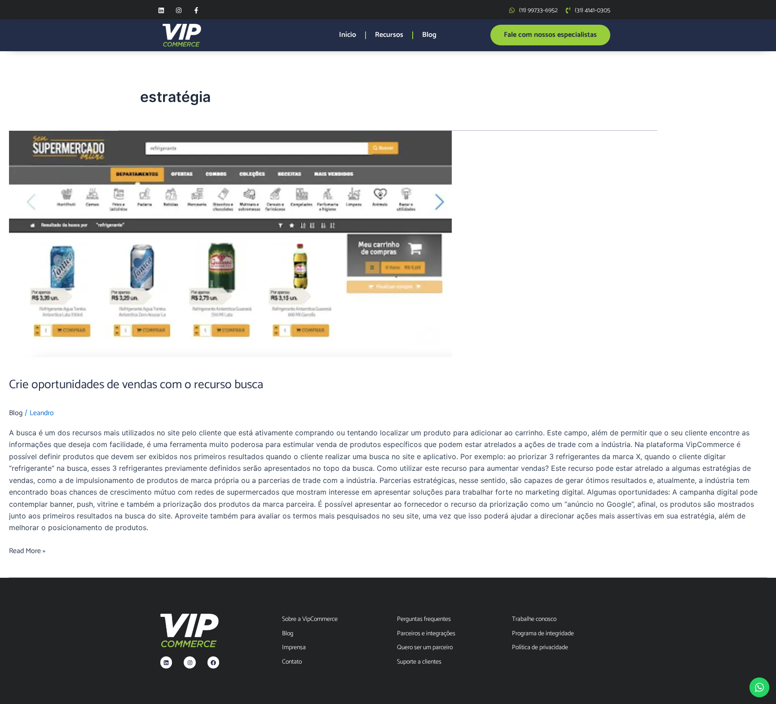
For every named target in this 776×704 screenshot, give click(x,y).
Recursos (389, 35)
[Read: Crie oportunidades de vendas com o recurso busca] (388, 248)
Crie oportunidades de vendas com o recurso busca (136, 385)
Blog (429, 35)
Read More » (27, 551)
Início (347, 35)
